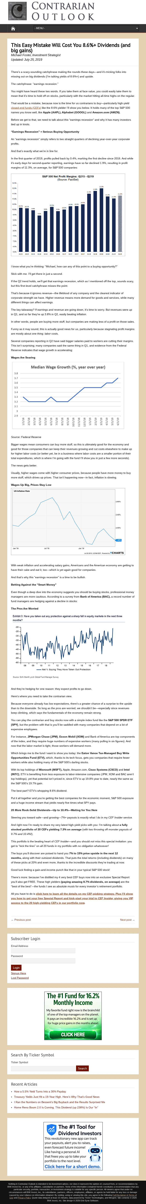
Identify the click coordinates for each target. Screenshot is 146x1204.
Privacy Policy (24, 1198)
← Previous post (21, 919)
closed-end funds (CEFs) (26, 107)
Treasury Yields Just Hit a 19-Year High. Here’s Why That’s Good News (56, 1096)
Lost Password (20, 977)
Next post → (127, 919)
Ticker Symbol (19, 1062)
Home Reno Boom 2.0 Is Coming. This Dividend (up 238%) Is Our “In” (56, 1107)
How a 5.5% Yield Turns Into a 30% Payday (40, 1091)
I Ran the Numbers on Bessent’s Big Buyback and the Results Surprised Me (59, 1102)
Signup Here (18, 973)
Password (17, 956)
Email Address (19, 945)
